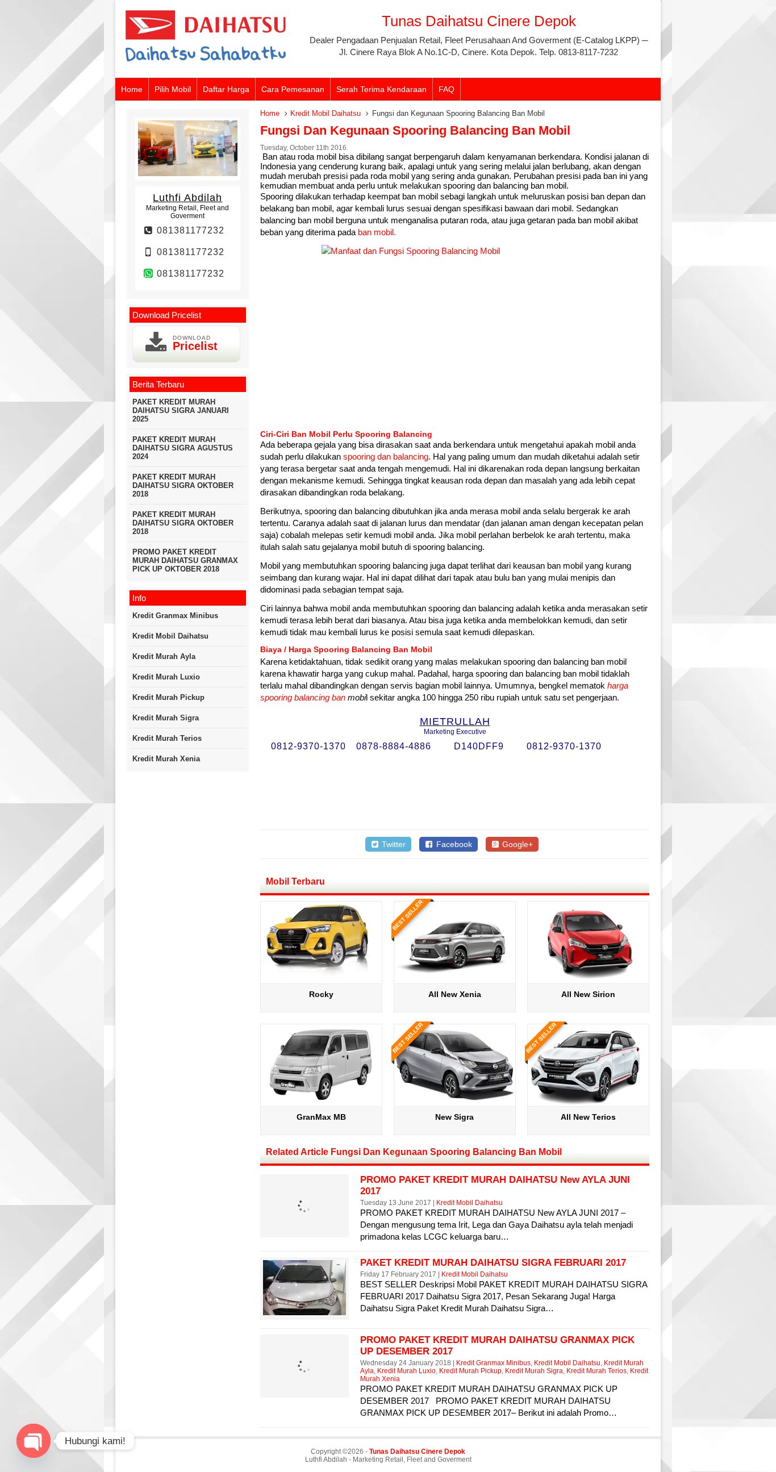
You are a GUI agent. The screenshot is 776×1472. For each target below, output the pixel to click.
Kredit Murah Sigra (534, 1371)
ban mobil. (377, 232)
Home (132, 89)
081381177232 (189, 230)
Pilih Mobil (173, 89)
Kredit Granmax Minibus (493, 1363)
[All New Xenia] (454, 979)
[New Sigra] (454, 1102)
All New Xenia (454, 994)
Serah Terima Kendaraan (381, 89)
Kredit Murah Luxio (406, 1371)
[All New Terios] (588, 1102)
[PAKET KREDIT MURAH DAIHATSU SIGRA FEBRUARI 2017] (304, 1312)
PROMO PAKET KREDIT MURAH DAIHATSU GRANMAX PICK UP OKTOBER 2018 (185, 560)
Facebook (453, 844)
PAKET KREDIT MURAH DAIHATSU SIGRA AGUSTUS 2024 (182, 448)
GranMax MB (321, 1116)
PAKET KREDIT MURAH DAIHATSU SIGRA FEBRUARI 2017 (493, 1262)
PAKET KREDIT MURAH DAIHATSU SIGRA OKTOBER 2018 (182, 485)
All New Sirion (588, 994)
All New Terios (588, 1116)
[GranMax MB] (321, 1102)
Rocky (321, 994)
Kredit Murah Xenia (166, 758)
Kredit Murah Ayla (163, 656)
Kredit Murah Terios (596, 1371)
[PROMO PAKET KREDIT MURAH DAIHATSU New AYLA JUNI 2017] (304, 1230)
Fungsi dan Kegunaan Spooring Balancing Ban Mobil (415, 130)
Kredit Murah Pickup (470, 1371)
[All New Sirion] (588, 979)
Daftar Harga (226, 89)
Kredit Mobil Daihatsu (325, 113)
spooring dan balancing (385, 456)
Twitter (392, 844)
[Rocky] (321, 979)
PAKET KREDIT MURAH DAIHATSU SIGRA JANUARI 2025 (180, 410)
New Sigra (454, 1116)
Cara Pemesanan (292, 89)
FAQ (446, 89)
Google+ (516, 844)
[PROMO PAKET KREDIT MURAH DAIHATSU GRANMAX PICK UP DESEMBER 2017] (304, 1390)
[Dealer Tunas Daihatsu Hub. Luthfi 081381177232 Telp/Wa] (206, 62)
